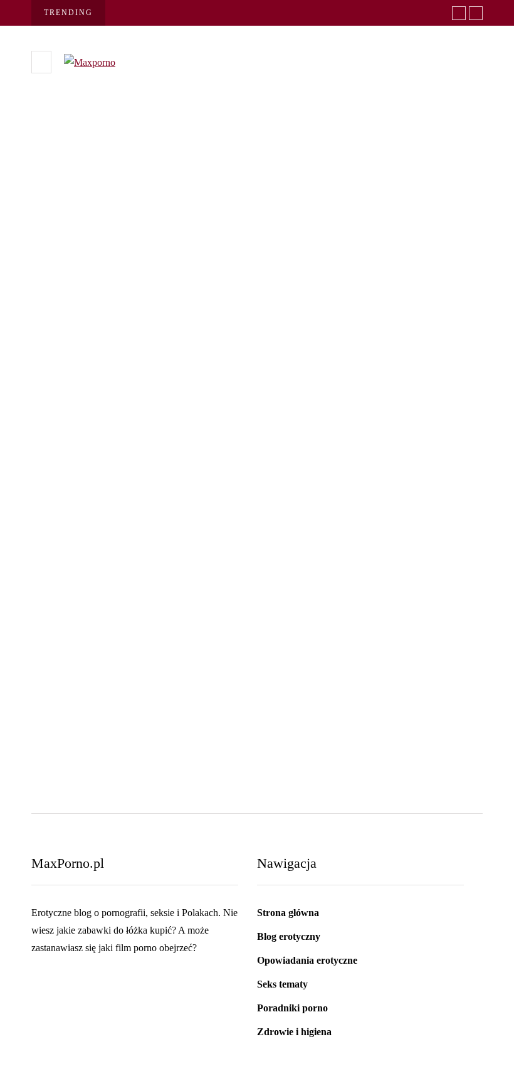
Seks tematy (78, 317)
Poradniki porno (292, 1008)
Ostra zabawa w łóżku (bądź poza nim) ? (184, 384)
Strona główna (288, 912)
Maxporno (62, 408)
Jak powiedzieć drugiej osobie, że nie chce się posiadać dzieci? (396, 677)
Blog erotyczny (288, 936)
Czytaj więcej (83, 531)
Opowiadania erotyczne (307, 960)
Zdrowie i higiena (294, 1031)
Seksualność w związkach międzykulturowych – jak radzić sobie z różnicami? (176, 677)
